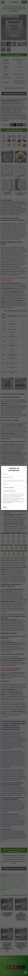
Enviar (4, 507)
